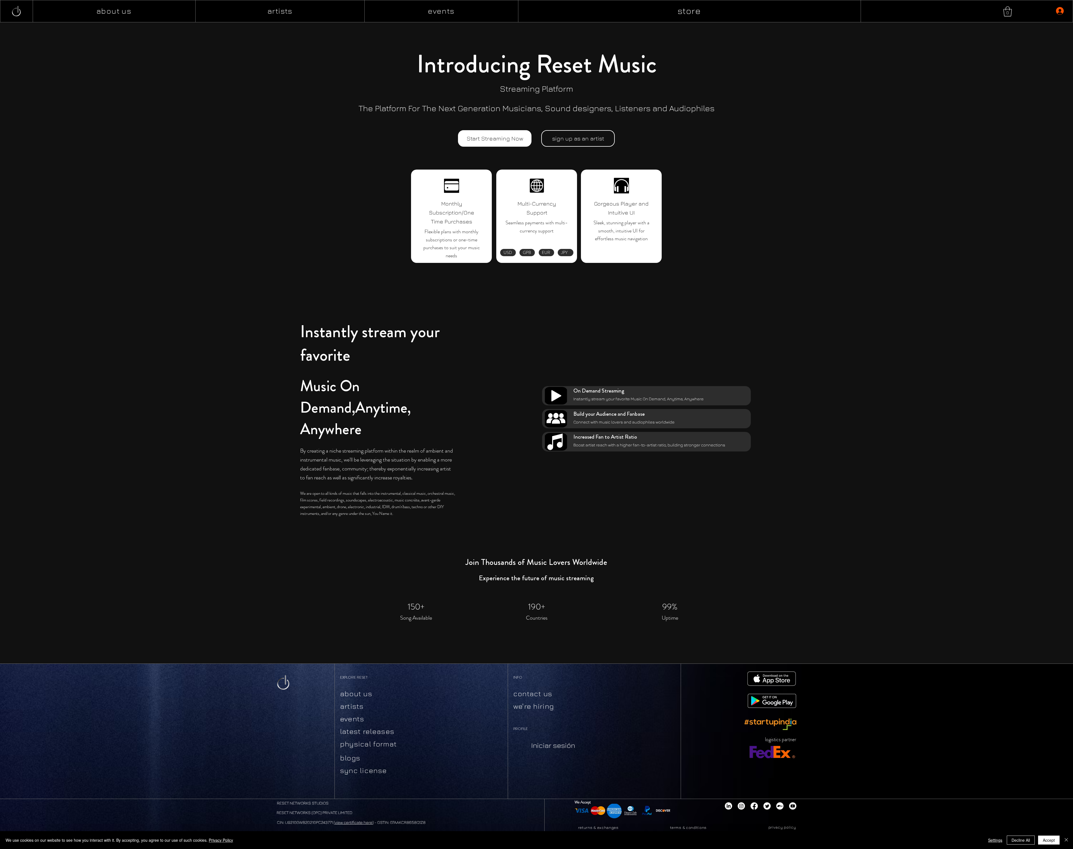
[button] (1007, 11)
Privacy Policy (221, 840)
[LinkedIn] (728, 806)
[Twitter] (767, 806)
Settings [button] (995, 840)
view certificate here (353, 822)
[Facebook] (754, 806)
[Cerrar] (1066, 840)
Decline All (1021, 840)
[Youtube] (792, 806)
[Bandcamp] (780, 806)
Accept (1049, 840)
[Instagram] (741, 806)
